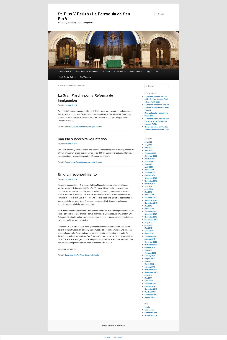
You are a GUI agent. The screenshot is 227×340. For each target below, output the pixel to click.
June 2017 (149, 225)
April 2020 (149, 167)
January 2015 (150, 267)
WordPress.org (151, 315)
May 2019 (148, 192)
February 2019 (150, 197)
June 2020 (149, 161)
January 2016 (150, 255)
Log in (147, 307)
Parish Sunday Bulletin (67, 77)
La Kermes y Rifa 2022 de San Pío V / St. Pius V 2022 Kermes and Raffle (157, 121)
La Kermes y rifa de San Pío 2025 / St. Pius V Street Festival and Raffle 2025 (156, 99)
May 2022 (148, 147)
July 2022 (148, 144)
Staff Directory (85, 77)
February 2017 (150, 236)
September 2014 (151, 272)
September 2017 (151, 219)
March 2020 (149, 169)
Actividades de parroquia (85, 126)
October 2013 (150, 292)
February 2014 (150, 283)
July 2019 (148, 186)
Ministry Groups (136, 71)
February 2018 (150, 211)
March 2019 (149, 194)
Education (106, 71)
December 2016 (151, 242)
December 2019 (151, 178)
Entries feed (149, 309)
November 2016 (151, 244)
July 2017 (148, 222)
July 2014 (148, 275)
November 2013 (151, 289)
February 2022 (150, 153)
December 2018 (151, 200)
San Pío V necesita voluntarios (82, 138)
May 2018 (148, 206)
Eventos (99, 126)
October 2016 (150, 247)
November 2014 (151, 269)
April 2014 (149, 280)
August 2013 (149, 297)
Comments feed (151, 312)
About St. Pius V (64, 71)
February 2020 (150, 172)
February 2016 (150, 253)
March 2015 (149, 264)
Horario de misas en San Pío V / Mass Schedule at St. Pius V (157, 129)
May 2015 (148, 261)
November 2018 (151, 203)
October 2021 (150, 158)
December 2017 (151, 214)
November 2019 (151, 181)
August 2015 (149, 258)
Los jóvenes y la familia (90, 255)
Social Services (120, 71)
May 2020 (148, 164)
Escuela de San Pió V (73, 255)
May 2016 (148, 250)
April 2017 (149, 230)
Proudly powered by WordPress (113, 325)
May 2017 (148, 228)
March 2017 (149, 233)
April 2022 (149, 150)
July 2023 (148, 142)
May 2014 (148, 278)
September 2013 (151, 294)
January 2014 (150, 286)
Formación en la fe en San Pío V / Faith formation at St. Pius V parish (157, 107)
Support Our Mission (154, 71)
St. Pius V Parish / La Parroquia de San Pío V (94, 16)
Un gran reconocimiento (77, 174)
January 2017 (150, 239)
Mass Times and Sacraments (87, 71)
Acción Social (70, 126)
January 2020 (150, 175)
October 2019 (150, 183)
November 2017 (151, 217)
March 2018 (149, 208)
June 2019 (149, 189)
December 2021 (151, 156)
